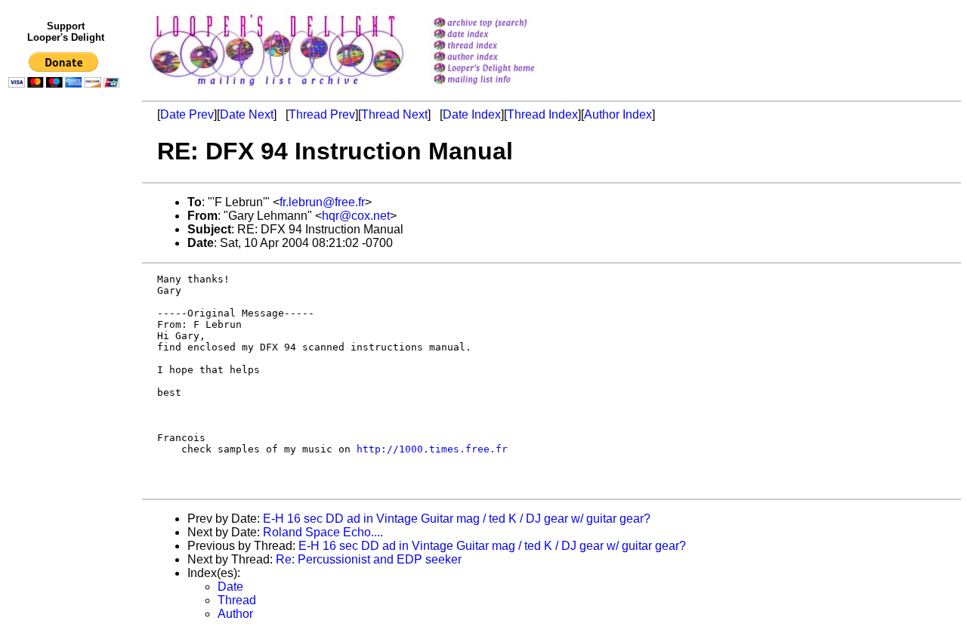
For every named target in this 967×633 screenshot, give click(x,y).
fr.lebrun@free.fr (322, 202)
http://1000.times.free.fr (432, 449)
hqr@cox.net (356, 215)
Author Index (618, 114)
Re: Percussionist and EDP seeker (369, 559)
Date (230, 586)
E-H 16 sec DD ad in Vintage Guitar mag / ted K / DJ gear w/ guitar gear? (456, 518)
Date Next (246, 114)
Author (235, 613)
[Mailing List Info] (503, 88)
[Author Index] (503, 57)
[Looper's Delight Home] (503, 69)
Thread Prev (322, 114)
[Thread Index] (503, 46)
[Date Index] (503, 35)
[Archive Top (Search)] (503, 23)
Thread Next (394, 114)
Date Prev (187, 114)
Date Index (472, 114)
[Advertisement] (66, 405)
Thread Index (542, 114)
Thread (237, 600)
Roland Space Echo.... (323, 532)
